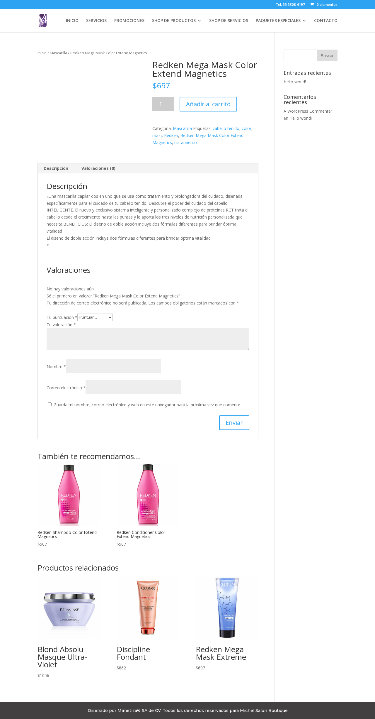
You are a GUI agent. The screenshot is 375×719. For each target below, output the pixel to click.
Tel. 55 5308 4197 (290, 5)
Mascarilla (58, 52)
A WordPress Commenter (308, 111)
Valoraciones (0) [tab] (98, 168)
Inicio (42, 52)
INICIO (72, 20)
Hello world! (295, 81)
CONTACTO (326, 20)
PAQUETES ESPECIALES (278, 20)
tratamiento (185, 142)
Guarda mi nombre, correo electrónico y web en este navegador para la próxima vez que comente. (147, 404)
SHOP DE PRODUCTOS (174, 20)
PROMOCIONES (129, 20)
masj (157, 135)
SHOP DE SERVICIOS (228, 20)
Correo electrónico (66, 387)
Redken (171, 135)
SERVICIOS (96, 20)
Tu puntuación (62, 317)
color (246, 128)
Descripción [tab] (56, 168)
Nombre (56, 366)
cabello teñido (226, 128)
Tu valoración (61, 324)
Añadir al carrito (208, 104)
